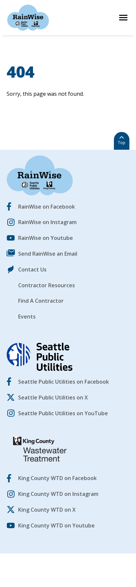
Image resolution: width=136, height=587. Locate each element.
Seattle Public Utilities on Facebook (63, 381)
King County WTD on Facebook (57, 478)
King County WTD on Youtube (56, 525)
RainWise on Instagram (47, 222)
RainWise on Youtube (45, 238)
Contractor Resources (46, 285)
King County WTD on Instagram (58, 494)
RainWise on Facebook (46, 206)
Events (27, 316)
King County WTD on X (47, 509)
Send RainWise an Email (47, 253)
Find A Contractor (41, 300)
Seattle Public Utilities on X (53, 397)
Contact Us (32, 269)
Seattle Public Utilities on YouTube (63, 413)
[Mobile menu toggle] (123, 17)
